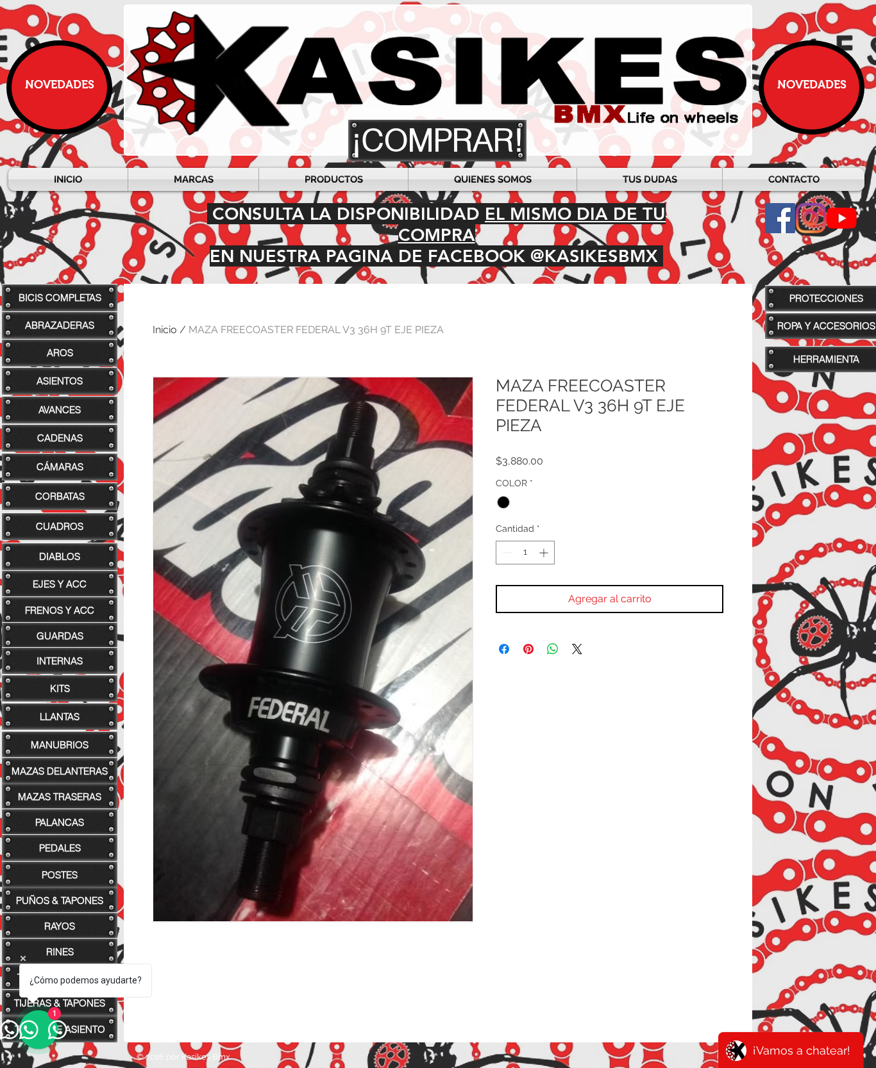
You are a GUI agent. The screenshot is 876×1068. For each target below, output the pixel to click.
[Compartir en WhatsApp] (552, 649)
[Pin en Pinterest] (528, 649)
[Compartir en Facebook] (504, 649)
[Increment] (545, 552)
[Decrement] (506, 552)
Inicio (165, 330)
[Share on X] (577, 649)
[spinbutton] (525, 552)
